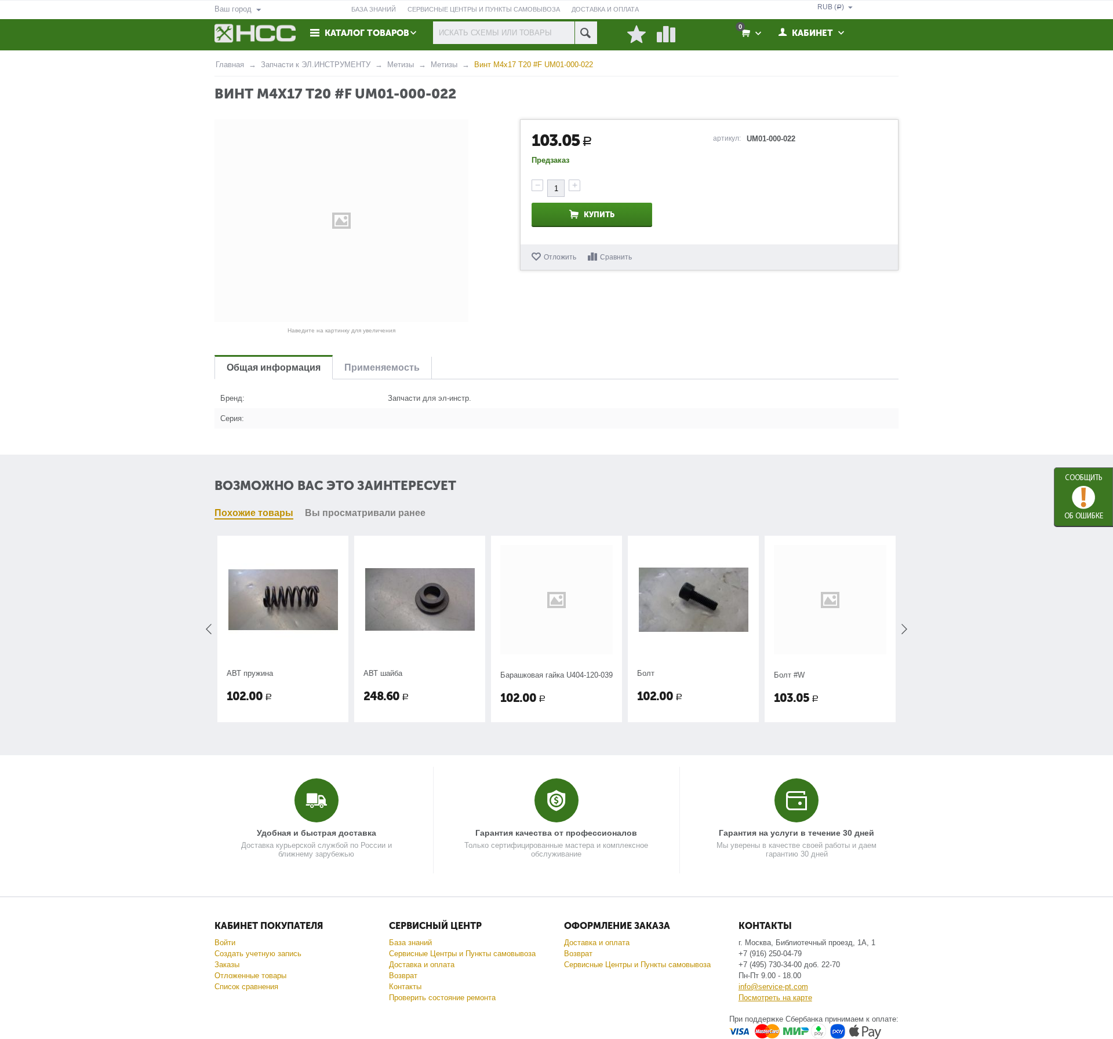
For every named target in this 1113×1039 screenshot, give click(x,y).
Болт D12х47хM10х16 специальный (819, 677)
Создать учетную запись (257, 953)
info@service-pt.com (773, 986)
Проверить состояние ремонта (442, 997)
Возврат (403, 975)
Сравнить (616, 257)
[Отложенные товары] (636, 34)
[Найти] (585, 32)
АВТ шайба (253, 673)
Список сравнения (246, 986)
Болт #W (660, 675)
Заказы (226, 964)
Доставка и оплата (421, 964)
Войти (224, 942)
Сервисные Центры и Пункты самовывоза (462, 953)
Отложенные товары (250, 975)
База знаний (410, 942)
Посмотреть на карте (775, 997)
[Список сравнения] (666, 34)
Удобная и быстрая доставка (316, 832)
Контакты (405, 986)
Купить (599, 214)
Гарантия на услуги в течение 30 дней (796, 832)
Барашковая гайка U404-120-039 (427, 675)
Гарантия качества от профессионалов (556, 832)
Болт (516, 673)
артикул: (727, 138)
